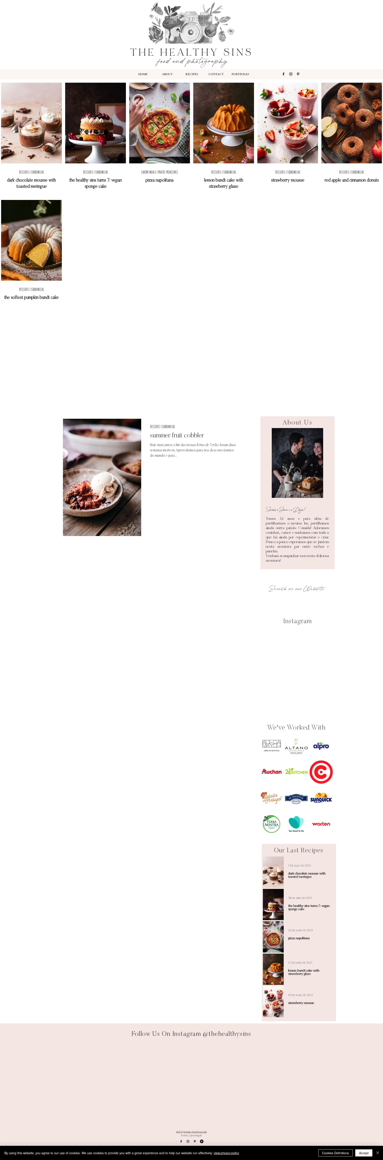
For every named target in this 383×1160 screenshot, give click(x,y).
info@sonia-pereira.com (191, 1132)
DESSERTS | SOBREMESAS (31, 172)
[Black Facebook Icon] (283, 74)
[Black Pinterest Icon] (298, 74)
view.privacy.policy (226, 1153)
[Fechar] (377, 1152)
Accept (364, 1153)
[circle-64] (201, 1141)
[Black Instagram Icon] (291, 74)
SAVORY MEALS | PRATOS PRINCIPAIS (159, 172)
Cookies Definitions (335, 1153)
